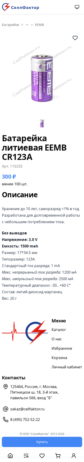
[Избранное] (42, 455)
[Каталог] (26, 455)
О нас (57, 339)
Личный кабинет (67, 367)
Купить (42, 442)
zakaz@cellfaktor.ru (27, 409)
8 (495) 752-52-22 (25, 419)
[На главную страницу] (20, 7)
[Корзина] (57, 455)
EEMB (39, 24)
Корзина (59, 357)
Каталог (59, 329)
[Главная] (10, 455)
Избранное (62, 348)
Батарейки (10, 24)
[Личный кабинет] (73, 455)
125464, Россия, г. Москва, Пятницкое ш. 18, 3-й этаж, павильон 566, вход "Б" (34, 392)
